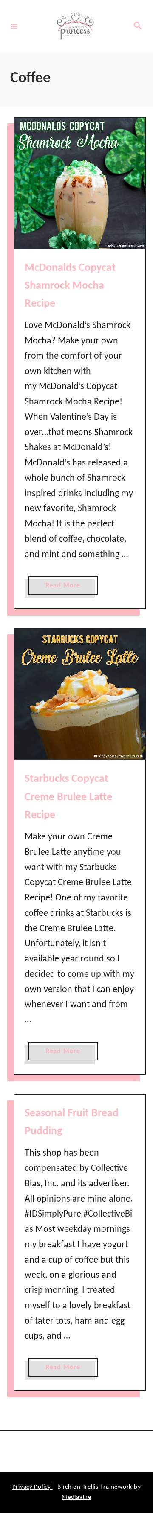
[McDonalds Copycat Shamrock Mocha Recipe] (79, 183)
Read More (65, 588)
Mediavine (76, 1497)
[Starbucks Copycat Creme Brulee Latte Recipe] (79, 694)
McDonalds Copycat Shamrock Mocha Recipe (70, 286)
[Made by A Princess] (75, 26)
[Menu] (14, 26)
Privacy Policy (32, 1487)
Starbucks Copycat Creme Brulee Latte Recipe (68, 797)
